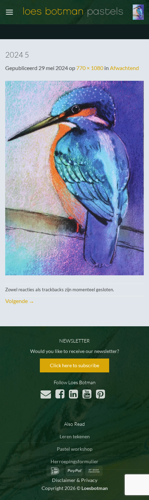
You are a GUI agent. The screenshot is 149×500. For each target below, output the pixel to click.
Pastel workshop (75, 449)
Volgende (19, 301)
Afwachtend (124, 67)
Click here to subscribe (74, 365)
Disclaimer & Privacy (74, 480)
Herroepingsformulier (74, 461)
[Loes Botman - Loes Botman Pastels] (73, 12)
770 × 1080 (89, 67)
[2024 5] (74, 177)
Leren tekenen (75, 436)
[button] (9, 11)
